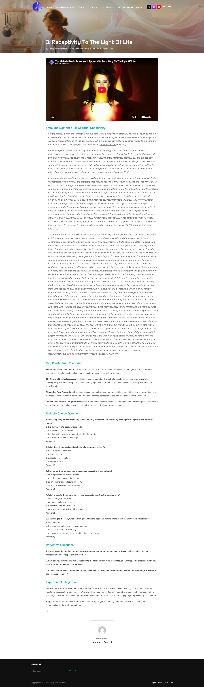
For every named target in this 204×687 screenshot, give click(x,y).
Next (48, 611)
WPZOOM (169, 683)
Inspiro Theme (156, 683)
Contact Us (141, 7)
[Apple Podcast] (154, 7)
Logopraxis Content (58, 49)
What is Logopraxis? (65, 7)
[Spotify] (149, 7)
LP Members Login (111, 7)
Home (49, 7)
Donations (128, 7)
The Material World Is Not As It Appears (90, 49)
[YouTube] (159, 7)
